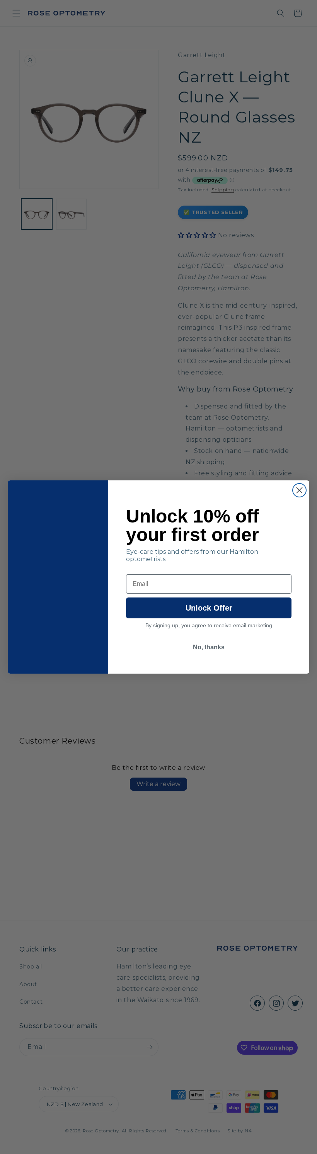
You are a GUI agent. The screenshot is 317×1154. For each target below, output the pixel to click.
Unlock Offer (209, 608)
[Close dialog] (299, 490)
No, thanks (209, 647)
